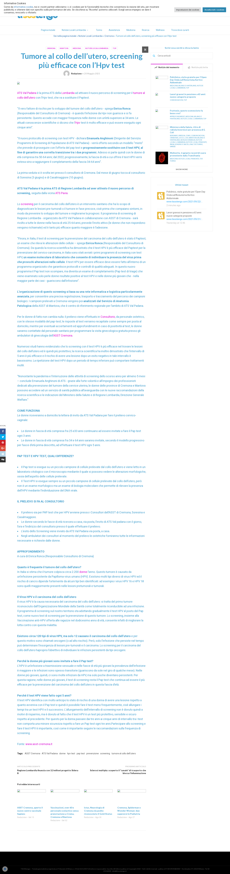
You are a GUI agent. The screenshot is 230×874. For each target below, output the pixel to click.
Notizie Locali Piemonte (196, 142)
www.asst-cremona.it (39, 744)
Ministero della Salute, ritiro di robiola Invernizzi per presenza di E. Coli (187, 130)
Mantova (64, 48)
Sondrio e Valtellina (184, 144)
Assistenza (114, 30)
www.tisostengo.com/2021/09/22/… (184, 201)
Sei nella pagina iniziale (65, 36)
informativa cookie (23, 6)
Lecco (181, 138)
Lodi (186, 138)
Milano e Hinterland (187, 86)
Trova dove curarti (180, 30)
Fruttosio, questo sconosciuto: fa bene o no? (186, 112)
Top (114, 48)
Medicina (130, 30)
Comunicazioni (176, 100)
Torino (99, 30)
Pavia (172, 144)
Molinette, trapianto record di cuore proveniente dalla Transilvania (188, 154)
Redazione (76, 73)
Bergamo (174, 135)
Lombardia (68, 93)
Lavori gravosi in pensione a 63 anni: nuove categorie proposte (188, 95)
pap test (81, 753)
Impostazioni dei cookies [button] (187, 10)
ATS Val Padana (26, 93)
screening (27, 204)
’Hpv (77, 122)
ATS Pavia (61, 193)
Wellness (160, 30)
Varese (173, 146)
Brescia (182, 135)
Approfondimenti (177, 116)
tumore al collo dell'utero (124, 753)
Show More (182, 169)
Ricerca (145, 30)
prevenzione (92, 753)
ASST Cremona (62, 335)
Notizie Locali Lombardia (74, 30)
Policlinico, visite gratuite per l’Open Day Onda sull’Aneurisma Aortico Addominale (188, 80)
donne (83, 571)
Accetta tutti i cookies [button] (214, 10)
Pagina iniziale (48, 30)
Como (188, 135)
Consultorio (108, 316)
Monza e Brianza (188, 140)
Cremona (109, 36)
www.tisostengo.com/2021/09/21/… (184, 219)
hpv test (71, 753)
